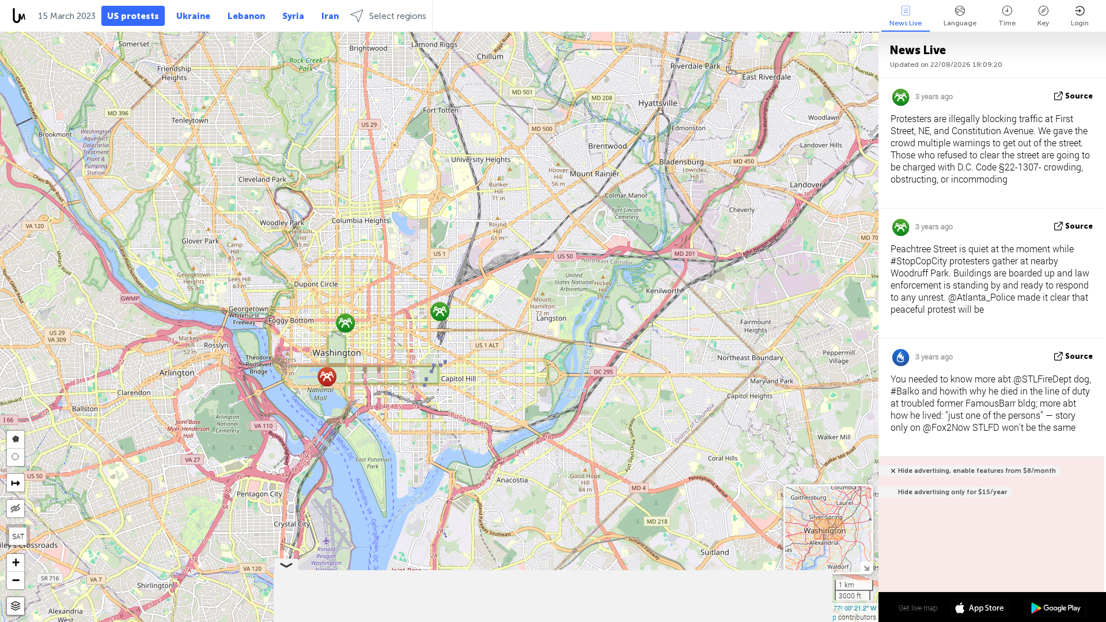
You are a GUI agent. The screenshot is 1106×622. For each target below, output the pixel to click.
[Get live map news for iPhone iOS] (981, 609)
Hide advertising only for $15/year (952, 492)
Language (960, 23)
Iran (330, 16)
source (1079, 96)
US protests (133, 16)
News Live (905, 23)
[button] (345, 323)
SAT (18, 536)
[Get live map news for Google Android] (1056, 609)
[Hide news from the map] (15, 508)
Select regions (397, 16)
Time (1007, 23)
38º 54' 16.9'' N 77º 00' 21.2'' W (833, 607)
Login (1080, 23)
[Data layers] (15, 606)
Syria (293, 16)
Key (1043, 23)
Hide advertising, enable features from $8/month (977, 471)
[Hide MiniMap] (866, 567)
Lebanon (246, 16)
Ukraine (193, 16)
